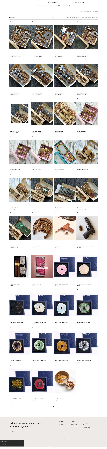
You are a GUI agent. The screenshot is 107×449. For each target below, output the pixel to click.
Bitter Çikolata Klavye (58, 207)
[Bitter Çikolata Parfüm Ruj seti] (87, 151)
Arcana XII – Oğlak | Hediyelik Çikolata (39, 322)
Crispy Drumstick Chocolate (60, 398)
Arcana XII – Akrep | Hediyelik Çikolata (16, 322)
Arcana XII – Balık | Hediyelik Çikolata (83, 322)
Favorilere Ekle (10, 21)
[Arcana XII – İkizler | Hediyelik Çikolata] (87, 342)
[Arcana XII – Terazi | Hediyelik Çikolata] (65, 266)
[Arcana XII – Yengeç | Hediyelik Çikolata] (87, 266)
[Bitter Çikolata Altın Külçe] (87, 190)
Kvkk (16, 443)
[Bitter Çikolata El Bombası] (42, 190)
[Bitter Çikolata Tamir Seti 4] (20, 75)
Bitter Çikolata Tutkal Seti (36, 131)
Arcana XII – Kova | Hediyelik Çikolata (61, 322)
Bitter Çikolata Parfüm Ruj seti (82, 169)
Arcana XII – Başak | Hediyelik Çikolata (39, 360)
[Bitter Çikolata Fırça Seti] (65, 37)
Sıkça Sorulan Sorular (86, 427)
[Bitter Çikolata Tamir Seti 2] (20, 37)
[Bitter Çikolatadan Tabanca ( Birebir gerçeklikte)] (87, 228)
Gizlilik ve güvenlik (86, 423)
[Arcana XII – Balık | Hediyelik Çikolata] (87, 304)
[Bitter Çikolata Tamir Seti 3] (42, 75)
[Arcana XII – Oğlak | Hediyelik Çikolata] (42, 304)
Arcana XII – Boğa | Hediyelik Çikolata (16, 398)
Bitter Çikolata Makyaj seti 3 (15, 169)
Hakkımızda (61, 423)
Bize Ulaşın (61, 424)
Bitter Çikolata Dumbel (59, 131)
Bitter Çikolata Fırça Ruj (14, 207)
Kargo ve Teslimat (74, 424)
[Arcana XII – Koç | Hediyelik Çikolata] (42, 381)
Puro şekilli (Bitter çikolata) (14, 284)
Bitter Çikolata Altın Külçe (81, 207)
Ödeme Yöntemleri (74, 425)
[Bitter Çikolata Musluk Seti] (42, 37)
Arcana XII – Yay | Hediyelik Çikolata (16, 360)
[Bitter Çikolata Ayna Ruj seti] (65, 151)
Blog (59, 425)
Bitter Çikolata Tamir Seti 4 (14, 93)
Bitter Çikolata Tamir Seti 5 (59, 93)
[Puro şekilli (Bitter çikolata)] (20, 266)
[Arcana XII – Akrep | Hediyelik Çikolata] (20, 304)
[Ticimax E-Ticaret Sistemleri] (54, 448)
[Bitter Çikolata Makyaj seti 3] (20, 151)
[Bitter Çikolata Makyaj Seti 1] (87, 113)
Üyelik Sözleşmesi (86, 425)
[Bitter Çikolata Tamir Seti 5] (65, 75)
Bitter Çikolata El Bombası (37, 207)
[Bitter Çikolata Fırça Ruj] (20, 190)
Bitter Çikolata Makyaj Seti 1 (82, 131)
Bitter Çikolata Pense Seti (14, 131)
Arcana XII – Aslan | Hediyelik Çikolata (61, 360)
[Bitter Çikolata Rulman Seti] (87, 75)
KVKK (84, 424)
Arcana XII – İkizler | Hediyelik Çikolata (84, 360)
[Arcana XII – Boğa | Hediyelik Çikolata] (20, 381)
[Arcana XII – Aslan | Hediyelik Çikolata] (65, 342)
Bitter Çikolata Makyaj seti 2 (37, 169)
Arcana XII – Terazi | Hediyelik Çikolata (61, 284)
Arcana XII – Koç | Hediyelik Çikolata (38, 398)
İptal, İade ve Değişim (74, 423)
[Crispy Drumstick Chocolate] (65, 381)
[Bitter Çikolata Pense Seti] (20, 113)
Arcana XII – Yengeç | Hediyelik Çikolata (84, 284)
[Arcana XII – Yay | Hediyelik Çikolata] (20, 342)
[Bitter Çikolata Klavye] (65, 190)
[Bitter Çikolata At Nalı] (42, 228)
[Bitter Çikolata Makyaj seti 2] (42, 151)
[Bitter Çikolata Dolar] (20, 228)
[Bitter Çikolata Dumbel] (65, 113)
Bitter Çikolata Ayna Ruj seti (60, 169)
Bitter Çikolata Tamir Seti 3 (37, 93)
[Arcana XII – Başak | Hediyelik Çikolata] (42, 342)
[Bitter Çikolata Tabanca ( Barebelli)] (65, 228)
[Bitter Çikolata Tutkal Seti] (42, 113)
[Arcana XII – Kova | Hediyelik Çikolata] (65, 304)
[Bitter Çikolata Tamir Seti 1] (87, 37)
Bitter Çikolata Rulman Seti (82, 93)
